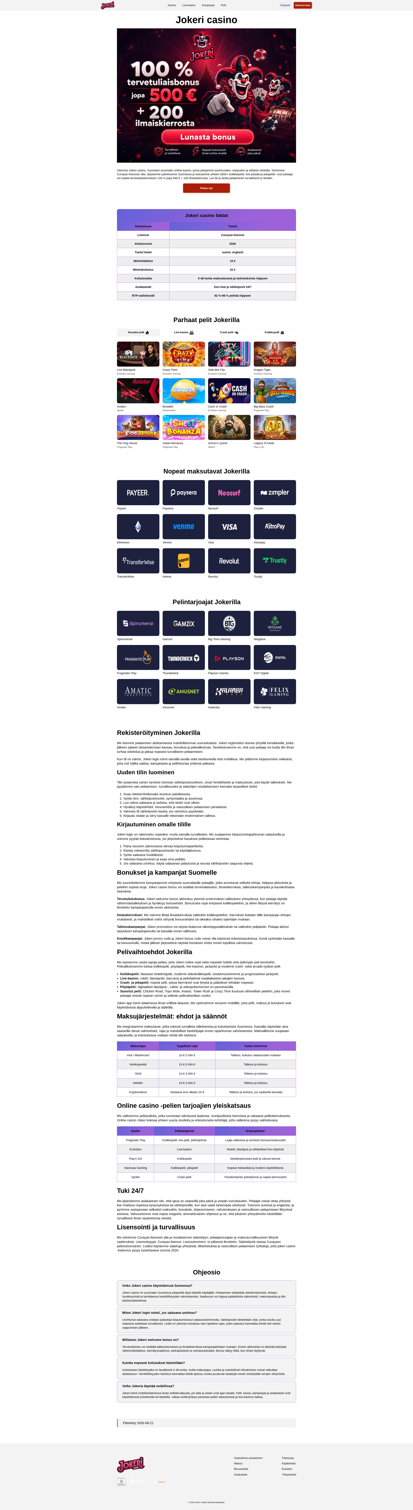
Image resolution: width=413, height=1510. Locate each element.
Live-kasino (181, 332)
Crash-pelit (226, 332)
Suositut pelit (136, 332)
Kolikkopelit (272, 332)
